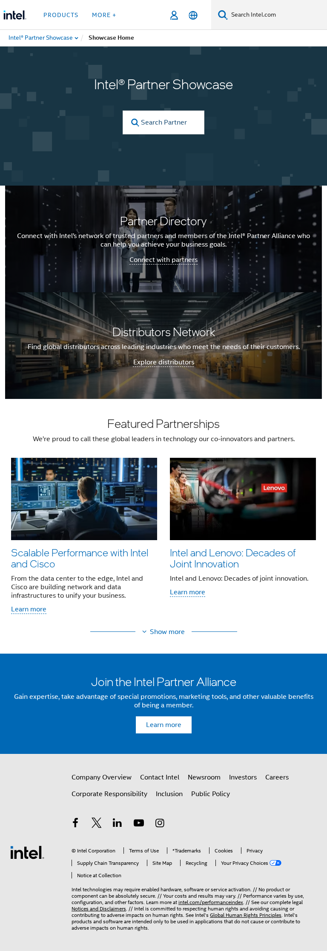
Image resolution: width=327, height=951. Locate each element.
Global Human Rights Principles (245, 915)
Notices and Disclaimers (99, 908)
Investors (243, 777)
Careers (277, 777)
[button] (163, 518)
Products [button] (60, 15)
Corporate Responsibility (109, 794)
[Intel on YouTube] (139, 824)
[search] (135, 123)
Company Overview (102, 777)
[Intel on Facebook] (75, 824)
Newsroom (204, 777)
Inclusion (169, 794)
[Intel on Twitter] (96, 824)
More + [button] (104, 15)
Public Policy (210, 794)
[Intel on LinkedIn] (117, 824)
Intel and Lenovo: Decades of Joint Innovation (232, 558)
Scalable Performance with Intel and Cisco (80, 558)
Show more (167, 632)
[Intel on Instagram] (159, 824)
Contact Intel (159, 777)
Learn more (28, 609)
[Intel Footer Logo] (27, 852)
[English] (193, 15)
